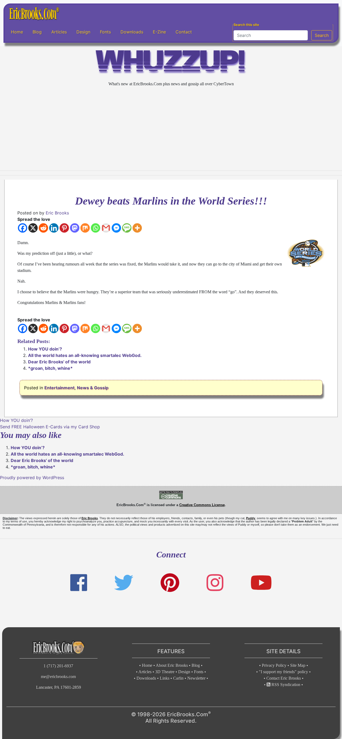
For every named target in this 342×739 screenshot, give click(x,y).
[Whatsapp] (95, 228)
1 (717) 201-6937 (58, 666)
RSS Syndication (285, 684)
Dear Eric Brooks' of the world (59, 361)
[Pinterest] (64, 228)
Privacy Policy (274, 665)
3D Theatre (164, 671)
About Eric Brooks (172, 665)
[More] (137, 228)
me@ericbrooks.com (58, 676)
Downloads (132, 31)
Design (83, 31)
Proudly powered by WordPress (32, 477)
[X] (33, 228)
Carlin (178, 678)
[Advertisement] (171, 128)
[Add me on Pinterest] (169, 582)
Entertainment (59, 387)
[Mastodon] (74, 228)
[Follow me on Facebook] (78, 582)
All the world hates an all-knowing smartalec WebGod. (85, 355)
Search (322, 35)
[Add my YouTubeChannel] (261, 582)
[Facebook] (22, 228)
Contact (184, 31)
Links (164, 678)
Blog (37, 31)
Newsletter (196, 678)
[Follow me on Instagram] (215, 582)
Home (17, 31)
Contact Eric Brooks (283, 678)
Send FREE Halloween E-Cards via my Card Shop (50, 426)
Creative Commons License (202, 505)
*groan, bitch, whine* (50, 368)
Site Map (297, 665)
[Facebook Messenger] (116, 228)
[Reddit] (43, 228)
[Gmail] (106, 228)
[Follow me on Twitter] (123, 582)
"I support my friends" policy (283, 671)
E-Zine (159, 31)
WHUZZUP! (171, 63)
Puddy (250, 518)
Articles (59, 31)
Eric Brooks (57, 212)
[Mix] (85, 228)
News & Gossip (92, 387)
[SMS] (126, 228)
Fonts (105, 31)
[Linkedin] (54, 228)
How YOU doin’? (45, 349)
